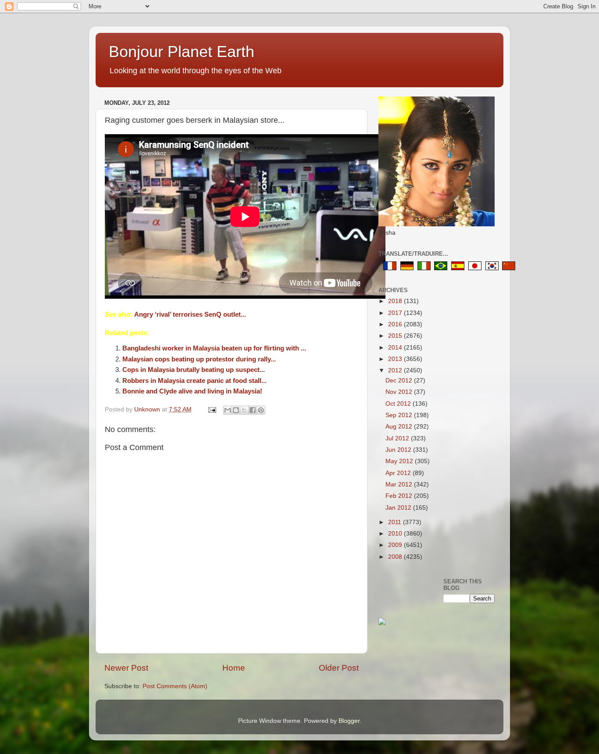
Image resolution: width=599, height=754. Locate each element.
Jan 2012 (399, 507)
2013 (396, 359)
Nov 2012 (399, 392)
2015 (396, 335)
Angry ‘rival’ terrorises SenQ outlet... (190, 314)
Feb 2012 (399, 496)
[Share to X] (244, 410)
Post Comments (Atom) (175, 686)
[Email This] (227, 410)
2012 (396, 370)
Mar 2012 (399, 484)
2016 (396, 324)
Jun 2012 (399, 450)
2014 (396, 347)
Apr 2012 (399, 473)
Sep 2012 (399, 415)
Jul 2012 (398, 438)
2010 (396, 533)
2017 (396, 313)
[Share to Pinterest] (261, 410)
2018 (396, 301)
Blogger (349, 721)
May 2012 (400, 461)
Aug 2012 (399, 426)
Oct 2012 (399, 403)
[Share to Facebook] (252, 410)
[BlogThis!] (236, 410)
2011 (395, 522)
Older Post (339, 667)
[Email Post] (211, 409)
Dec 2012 (399, 380)
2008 (396, 557)
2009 (396, 545)
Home (233, 667)
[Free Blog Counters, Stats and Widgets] (381, 623)
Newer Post (126, 667)
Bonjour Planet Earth (181, 52)
